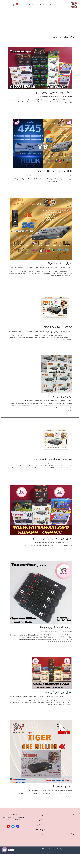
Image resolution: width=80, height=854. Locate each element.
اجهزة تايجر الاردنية (19, 331)
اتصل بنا (28, 4)
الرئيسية (57, 4)
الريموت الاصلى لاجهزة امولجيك (55, 627)
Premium (36, 542)
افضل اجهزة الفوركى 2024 (58, 692)
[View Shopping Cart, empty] (17, 4)
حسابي (22, 4)
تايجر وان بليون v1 (62, 396)
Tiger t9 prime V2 (63, 267)
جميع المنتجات (50, 4)
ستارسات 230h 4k (41, 96)
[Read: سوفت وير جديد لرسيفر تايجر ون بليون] (55, 439)
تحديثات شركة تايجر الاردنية (51, 332)
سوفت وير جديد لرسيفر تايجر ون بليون (52, 459)
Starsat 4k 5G (54, 96)
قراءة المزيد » (69, 106)
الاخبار (33, 4)
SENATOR (47, 96)
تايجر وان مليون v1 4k (60, 786)
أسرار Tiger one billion (27, 175)
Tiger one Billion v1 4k (62, 96)
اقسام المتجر (41, 4)
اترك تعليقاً (70, 96)
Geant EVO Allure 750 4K (38, 175)
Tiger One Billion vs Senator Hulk (54, 171)
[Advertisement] (40, 19)
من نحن (40, 815)
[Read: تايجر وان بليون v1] (56, 374)
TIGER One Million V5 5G (53, 267)
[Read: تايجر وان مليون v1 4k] (41, 751)
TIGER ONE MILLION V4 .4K (40, 267)
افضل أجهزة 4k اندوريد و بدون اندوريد (52, 92)
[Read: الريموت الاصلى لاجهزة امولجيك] (41, 592)
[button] (13, 4)
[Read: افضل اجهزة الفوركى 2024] (52, 673)
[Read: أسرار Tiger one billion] (41, 228)
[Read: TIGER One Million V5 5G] (55, 307)
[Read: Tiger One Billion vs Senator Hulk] (42, 143)
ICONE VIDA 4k (47, 175)
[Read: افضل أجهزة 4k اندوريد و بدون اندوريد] (40, 68)
